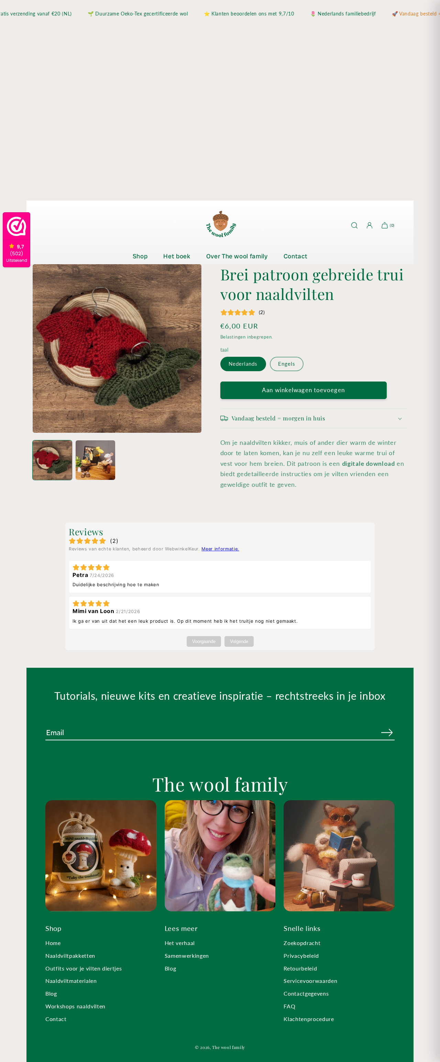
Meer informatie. (220, 548)
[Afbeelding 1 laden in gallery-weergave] (52, 460)
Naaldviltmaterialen (71, 980)
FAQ (289, 1006)
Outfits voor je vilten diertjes (83, 968)
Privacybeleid (301, 955)
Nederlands (243, 364)
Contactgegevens (306, 993)
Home (53, 943)
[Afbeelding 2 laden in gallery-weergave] (95, 460)
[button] (314, 418)
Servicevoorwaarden (310, 980)
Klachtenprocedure (309, 1019)
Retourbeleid (300, 968)
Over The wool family (237, 256)
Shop (140, 256)
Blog (51, 993)
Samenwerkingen (187, 955)
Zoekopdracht (302, 943)
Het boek (176, 256)
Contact (296, 256)
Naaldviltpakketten (70, 955)
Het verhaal (180, 943)
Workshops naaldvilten (75, 1006)
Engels (287, 364)
